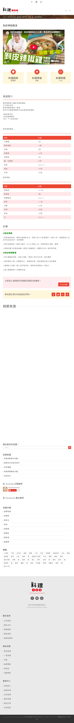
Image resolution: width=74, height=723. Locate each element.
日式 (62, 553)
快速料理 (56, 553)
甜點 (50, 556)
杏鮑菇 (6, 556)
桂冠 (12, 556)
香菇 (31, 563)
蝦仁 (33, 559)
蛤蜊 (23, 559)
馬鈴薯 (38, 563)
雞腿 (22, 563)
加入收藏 (64, 284)
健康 (30, 553)
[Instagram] (41, 598)
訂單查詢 (7, 708)
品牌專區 (7, 664)
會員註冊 (7, 690)
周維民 (6, 533)
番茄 (55, 556)
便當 (25, 553)
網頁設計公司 (62, 717)
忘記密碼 (7, 695)
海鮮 (23, 556)
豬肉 (54, 559)
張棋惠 (6, 529)
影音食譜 (7, 651)
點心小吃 (7, 566)
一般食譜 (7, 655)
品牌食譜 (7, 511)
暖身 (68, 553)
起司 (59, 559)
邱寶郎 (6, 516)
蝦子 (38, 559)
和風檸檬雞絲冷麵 (11, 471)
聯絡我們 (7, 629)
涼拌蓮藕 (7, 467)
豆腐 (44, 559)
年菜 (41, 553)
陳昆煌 (6, 537)
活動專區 (7, 673)
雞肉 (16, 563)
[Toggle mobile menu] (70, 10)
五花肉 (19, 553)
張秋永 (6, 520)
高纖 (44, 563)
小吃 (36, 553)
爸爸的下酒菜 (36, 556)
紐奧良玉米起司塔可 (12, 463)
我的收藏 (7, 699)
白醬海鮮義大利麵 (11, 458)
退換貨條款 (8, 638)
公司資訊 (7, 621)
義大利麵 (7, 559)
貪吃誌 (6, 668)
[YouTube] (37, 598)
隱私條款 (7, 634)
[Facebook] (32, 598)
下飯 (12, 553)
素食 (61, 556)
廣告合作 (7, 625)
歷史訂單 (7, 703)
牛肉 (44, 556)
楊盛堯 (6, 542)
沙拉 (18, 556)
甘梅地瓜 (7, 476)
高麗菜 (51, 563)
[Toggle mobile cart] (66, 10)
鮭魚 (57, 563)
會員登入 (7, 686)
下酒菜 (6, 553)
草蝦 (13, 559)
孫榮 (6, 524)
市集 (6, 660)
